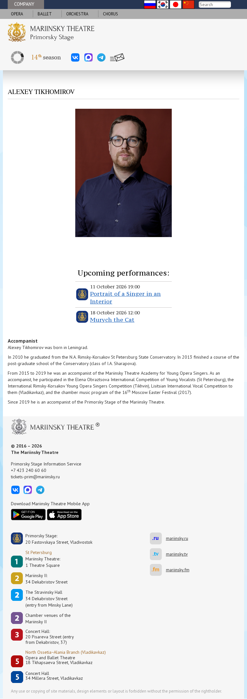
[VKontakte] (75, 57)
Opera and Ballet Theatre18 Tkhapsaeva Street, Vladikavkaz (59, 660)
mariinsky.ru (158, 538)
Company (24, 4)
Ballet (45, 14)
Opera (17, 14)
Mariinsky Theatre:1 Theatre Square (42, 562)
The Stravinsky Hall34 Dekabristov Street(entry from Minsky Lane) (49, 598)
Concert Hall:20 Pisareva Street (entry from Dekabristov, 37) (49, 637)
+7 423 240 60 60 (28, 470)
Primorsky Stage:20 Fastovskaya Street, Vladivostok (54, 539)
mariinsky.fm (158, 570)
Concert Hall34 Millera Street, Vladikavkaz (54, 676)
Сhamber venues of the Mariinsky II (48, 618)
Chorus (110, 14)
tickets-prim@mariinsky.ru (35, 477)
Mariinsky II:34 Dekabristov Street (46, 579)
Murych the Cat (112, 319)
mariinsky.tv (158, 554)
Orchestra (77, 14)
